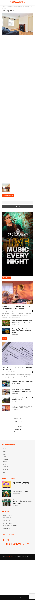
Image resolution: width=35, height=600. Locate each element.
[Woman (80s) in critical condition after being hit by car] (6, 384)
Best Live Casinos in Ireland (20, 491)
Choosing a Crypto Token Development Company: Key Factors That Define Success (22, 330)
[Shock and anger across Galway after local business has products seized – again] (6, 502)
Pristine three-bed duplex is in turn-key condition (17, 6)
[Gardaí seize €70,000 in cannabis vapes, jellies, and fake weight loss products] (6, 392)
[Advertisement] (17, 109)
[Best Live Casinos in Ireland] (6, 493)
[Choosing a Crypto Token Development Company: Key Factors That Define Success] (6, 331)
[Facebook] (3, 540)
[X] (8, 540)
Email (3, 200)
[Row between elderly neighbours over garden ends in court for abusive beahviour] (6, 323)
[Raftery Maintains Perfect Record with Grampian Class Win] (6, 400)
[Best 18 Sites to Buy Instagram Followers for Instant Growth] (6, 484)
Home (3, 6)
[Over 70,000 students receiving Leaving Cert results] (17, 353)
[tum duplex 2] (17, 34)
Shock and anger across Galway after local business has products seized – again (22, 501)
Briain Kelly (4, 311)
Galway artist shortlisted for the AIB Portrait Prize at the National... (16, 308)
